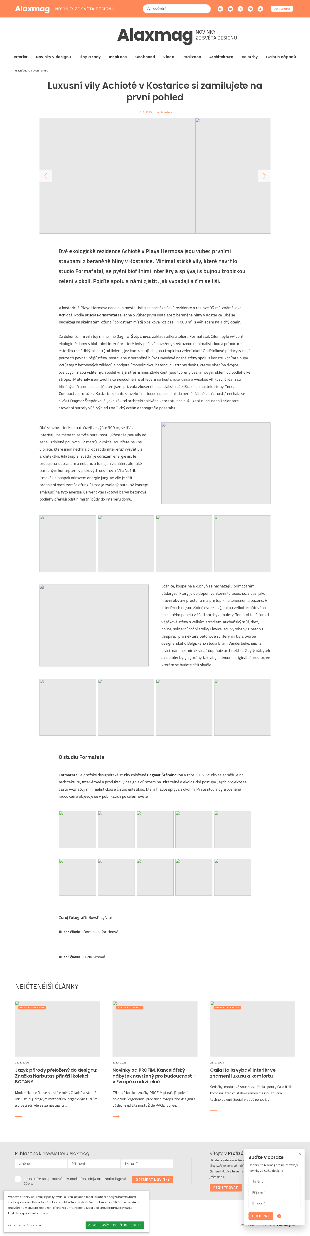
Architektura (221, 56)
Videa (168, 56)
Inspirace (118, 56)
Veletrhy (250, 56)
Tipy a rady (90, 56)
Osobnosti (145, 56)
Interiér (21, 56)
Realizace (191, 56)
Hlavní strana (22, 71)
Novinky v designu (53, 56)
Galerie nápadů (281, 56)
